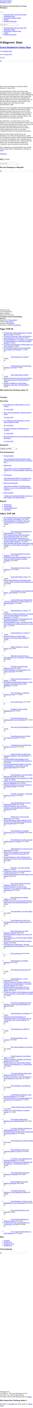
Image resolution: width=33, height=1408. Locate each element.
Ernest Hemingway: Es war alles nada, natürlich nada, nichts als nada (17, 888)
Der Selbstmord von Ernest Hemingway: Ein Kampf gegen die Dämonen (17, 983)
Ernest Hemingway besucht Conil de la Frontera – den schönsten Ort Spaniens (18, 993)
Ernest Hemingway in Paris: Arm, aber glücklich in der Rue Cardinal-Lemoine (17, 921)
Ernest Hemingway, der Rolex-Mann (21, 911)
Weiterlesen (3, 154)
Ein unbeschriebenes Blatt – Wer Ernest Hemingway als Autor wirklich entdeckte (18, 539)
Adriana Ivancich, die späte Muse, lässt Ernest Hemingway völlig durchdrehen (17, 755)
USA (3, 57)
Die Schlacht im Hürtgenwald (19, 970)
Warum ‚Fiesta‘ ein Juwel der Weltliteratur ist (18, 782)
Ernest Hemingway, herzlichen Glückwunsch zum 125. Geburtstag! (16, 831)
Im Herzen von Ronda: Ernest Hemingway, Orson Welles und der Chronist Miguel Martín (17, 765)
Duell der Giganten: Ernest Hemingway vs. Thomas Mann (18, 1063)
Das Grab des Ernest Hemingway (20, 727)
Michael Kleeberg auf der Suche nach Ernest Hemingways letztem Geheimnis (17, 558)
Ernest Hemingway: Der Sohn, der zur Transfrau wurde (18, 858)
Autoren (6, 19)
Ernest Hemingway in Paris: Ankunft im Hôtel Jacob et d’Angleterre (18, 840)
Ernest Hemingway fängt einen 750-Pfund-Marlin (16, 384)
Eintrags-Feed (8, 1242)
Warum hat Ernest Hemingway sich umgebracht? (17, 521)
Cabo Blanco (7, 509)
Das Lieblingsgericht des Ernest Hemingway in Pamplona (16, 1173)
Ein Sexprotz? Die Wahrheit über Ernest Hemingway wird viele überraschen (18, 821)
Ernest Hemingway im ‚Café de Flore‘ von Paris (17, 1223)
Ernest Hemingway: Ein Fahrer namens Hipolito (16, 637)
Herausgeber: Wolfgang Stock (12, 18)
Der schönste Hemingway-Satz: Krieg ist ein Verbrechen (18, 1098)
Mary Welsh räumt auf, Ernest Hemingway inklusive (16, 932)
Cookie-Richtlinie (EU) (10, 508)
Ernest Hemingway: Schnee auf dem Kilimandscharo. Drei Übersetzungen (18, 1202)
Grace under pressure (17, 702)
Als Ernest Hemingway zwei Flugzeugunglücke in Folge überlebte (15, 719)
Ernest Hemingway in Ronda (19, 357)
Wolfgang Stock (7, 51)
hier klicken (13, 320)
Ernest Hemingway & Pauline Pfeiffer (22, 1140)
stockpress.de (7, 504)
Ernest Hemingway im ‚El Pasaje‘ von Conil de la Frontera (17, 737)
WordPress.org (8, 1245)
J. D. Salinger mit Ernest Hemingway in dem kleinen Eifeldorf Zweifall (18, 341)
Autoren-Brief (8, 506)
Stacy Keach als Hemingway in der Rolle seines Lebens (17, 853)
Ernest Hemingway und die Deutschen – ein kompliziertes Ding (18, 1162)
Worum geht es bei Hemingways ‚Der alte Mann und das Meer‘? (18, 544)
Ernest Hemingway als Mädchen (20, 1013)
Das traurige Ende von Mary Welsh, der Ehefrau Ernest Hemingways (18, 581)
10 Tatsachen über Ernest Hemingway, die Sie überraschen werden (15, 1191)
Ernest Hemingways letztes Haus (15, 47)
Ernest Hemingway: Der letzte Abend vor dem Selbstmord (18, 683)
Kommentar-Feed (9, 1244)
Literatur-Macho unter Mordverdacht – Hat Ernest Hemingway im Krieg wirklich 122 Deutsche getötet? (18, 601)
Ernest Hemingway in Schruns (20, 633)
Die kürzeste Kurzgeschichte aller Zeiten (16, 535)
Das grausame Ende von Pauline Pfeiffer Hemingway (18, 760)
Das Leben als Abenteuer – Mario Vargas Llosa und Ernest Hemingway (18, 379)
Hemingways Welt (5, 2)
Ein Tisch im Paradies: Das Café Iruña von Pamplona (17, 348)
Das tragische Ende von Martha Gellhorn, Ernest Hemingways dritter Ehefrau (17, 988)
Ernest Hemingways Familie (19, 1029)
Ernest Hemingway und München (21, 1085)
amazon (29, 1397)
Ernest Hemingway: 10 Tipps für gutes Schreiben (18, 938)
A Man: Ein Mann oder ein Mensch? (21, 1107)
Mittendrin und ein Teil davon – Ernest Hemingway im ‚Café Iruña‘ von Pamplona (18, 656)
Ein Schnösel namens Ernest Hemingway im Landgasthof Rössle (15, 1120)
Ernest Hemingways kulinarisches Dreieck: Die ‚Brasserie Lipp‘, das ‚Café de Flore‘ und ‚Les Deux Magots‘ (17, 1018)
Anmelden (7, 1240)
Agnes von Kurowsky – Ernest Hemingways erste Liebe (18, 337)
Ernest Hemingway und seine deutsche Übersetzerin (16, 1182)
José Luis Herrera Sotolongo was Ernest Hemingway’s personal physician (17, 807)
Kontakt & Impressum (10, 21)
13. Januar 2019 (7, 54)
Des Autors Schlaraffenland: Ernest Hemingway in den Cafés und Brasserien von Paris (17, 1004)
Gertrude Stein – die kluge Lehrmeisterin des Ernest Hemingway (16, 945)
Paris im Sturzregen (16, 953)
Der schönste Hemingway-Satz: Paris (21, 1047)
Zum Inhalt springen (6, 1)
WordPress (12, 1404)
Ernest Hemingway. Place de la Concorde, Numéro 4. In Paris (16, 1150)
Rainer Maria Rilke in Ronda (19, 375)
